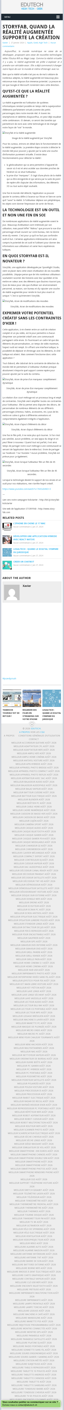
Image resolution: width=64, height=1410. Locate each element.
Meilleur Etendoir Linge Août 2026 (34, 924)
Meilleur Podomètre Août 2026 (34, 1076)
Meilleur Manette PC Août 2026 (34, 1023)
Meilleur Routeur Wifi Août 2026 (34, 1126)
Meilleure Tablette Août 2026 (34, 1382)
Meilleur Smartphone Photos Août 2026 (34, 1169)
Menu (7, 17)
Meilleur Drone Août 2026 (34, 902)
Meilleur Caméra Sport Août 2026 (33, 824)
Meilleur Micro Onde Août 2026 (34, 1030)
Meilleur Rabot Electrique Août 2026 (33, 1098)
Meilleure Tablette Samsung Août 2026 (34, 1385)
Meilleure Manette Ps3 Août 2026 (34, 1321)
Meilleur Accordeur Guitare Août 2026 (33, 743)
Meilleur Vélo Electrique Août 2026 (34, 1232)
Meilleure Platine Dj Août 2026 (34, 1342)
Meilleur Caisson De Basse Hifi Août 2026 (33, 814)
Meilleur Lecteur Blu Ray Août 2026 (34, 1005)
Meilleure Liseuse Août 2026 (34, 1311)
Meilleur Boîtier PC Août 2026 (34, 803)
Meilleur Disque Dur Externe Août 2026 (34, 895)
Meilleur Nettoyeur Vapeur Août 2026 (34, 1055)
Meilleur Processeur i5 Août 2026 (33, 1090)
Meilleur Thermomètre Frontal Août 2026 (33, 1204)
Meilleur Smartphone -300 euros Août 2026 (34, 1151)
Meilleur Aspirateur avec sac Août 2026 (34, 778)
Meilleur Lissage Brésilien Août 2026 (34, 1016)
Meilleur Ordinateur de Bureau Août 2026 (34, 1058)
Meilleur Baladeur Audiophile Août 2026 (33, 785)
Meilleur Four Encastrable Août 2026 (34, 934)
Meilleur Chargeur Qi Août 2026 (33, 845)
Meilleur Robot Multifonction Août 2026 (34, 1122)
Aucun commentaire (22, 527)
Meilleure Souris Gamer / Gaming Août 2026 (34, 1357)
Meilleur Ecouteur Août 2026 (34, 906)
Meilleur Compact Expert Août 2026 (34, 856)
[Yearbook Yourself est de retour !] (12, 698)
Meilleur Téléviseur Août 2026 (33, 1197)
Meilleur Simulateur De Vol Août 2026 (34, 1147)
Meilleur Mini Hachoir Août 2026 (34, 1044)
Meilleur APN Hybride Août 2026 (34, 764)
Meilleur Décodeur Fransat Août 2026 (34, 874)
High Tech (43, 43)
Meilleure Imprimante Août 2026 (34, 1300)
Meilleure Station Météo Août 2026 (34, 1360)
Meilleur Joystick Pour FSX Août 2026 (34, 980)
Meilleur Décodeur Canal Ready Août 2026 (33, 870)
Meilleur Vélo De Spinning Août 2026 (34, 1229)
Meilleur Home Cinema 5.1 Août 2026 (34, 963)
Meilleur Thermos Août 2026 (33, 1211)
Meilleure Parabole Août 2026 (34, 1335)
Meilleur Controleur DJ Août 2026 (34, 860)
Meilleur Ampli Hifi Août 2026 (34, 753)
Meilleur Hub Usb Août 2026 (34, 970)
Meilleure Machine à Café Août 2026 (34, 1314)
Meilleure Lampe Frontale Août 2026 (34, 1303)
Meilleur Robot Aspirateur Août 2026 (34, 1115)
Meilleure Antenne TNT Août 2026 (33, 1257)
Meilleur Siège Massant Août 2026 (34, 1144)
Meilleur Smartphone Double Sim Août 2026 (34, 1158)
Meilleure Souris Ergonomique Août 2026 (34, 1353)
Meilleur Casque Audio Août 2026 (34, 828)
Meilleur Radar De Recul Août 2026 (34, 1101)
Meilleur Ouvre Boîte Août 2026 (34, 1062)
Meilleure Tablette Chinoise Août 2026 (33, 1378)
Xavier (5, 43)
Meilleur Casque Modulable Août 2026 (34, 842)
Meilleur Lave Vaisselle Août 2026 (33, 998)
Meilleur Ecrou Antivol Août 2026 (34, 913)
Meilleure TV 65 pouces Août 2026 (34, 1396)
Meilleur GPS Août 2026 (34, 941)
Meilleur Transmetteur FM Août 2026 (33, 1218)
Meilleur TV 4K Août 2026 (34, 1222)
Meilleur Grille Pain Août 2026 (34, 959)
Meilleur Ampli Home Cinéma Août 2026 (33, 757)
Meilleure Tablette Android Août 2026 (33, 1374)
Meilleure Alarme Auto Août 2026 (34, 1247)
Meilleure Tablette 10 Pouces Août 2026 (34, 1371)
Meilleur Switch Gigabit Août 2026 (34, 1190)
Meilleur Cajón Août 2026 (33, 821)
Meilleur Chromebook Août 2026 (34, 849)
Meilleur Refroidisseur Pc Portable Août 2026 (34, 1108)
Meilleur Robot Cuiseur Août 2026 (34, 1119)
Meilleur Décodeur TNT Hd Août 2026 (34, 881)
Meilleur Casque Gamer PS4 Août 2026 (34, 838)
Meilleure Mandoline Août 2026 (34, 1318)
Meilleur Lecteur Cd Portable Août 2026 (34, 1009)
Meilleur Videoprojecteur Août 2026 (34, 1240)
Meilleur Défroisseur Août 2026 (34, 885)
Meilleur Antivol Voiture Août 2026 (34, 760)
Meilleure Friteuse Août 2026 (34, 1289)
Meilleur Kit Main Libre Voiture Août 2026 (34, 984)
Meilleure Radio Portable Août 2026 (34, 1346)
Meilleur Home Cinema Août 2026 (34, 966)
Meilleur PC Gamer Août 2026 (34, 1066)
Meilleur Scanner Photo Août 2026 (34, 1129)
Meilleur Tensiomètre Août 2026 (34, 1200)
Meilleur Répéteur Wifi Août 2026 (34, 1112)
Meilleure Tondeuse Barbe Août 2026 (34, 1389)
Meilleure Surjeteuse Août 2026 (34, 1364)
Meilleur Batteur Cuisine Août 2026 (34, 792)
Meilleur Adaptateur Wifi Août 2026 (34, 750)
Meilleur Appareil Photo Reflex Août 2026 (34, 774)
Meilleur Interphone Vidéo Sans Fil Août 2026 (33, 977)
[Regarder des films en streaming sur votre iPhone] (32, 698)
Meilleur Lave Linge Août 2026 (34, 991)
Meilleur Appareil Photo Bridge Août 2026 (34, 767)
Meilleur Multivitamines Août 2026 (34, 1048)
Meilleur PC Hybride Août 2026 (33, 1069)
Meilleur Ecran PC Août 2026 (33, 909)
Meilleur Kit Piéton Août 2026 (33, 987)
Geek (35, 43)
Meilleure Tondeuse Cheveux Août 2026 (33, 1392)
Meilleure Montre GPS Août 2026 (34, 1332)
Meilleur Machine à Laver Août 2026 (34, 1019)
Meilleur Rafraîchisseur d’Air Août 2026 (34, 1105)
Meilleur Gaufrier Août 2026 (33, 938)
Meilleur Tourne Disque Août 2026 (34, 1215)
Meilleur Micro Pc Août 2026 (33, 1034)
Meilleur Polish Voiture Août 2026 (34, 1087)
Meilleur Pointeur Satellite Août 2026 (33, 1080)
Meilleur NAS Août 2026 (34, 1051)
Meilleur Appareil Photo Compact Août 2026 (34, 771)
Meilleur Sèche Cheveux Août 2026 (34, 1137)
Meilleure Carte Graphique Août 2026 (34, 1275)
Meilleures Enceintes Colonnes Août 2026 (34, 1399)
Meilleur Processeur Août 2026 (34, 1094)
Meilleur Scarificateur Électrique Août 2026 (34, 1133)
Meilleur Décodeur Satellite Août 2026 (34, 877)
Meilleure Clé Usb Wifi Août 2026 (34, 1282)
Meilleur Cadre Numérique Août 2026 (34, 810)
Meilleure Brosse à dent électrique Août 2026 (34, 1271)
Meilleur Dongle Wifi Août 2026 (34, 899)
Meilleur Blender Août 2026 (34, 799)
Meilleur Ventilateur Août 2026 (34, 1236)
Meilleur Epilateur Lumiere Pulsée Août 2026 (34, 920)
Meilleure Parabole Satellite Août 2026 (34, 1339)
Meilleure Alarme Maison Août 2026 (34, 1250)
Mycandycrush (9, 678)
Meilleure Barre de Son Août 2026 (33, 1261)
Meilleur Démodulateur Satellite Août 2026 (33, 888)
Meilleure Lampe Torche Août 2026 (34, 1307)
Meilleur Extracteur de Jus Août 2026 (34, 927)
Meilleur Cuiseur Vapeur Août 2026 (34, 863)
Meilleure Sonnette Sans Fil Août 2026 (33, 1350)
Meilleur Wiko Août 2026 (34, 1243)
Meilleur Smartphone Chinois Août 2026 (34, 1154)
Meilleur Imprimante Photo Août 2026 (34, 973)
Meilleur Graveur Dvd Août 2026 (34, 948)
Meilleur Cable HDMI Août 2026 (34, 806)
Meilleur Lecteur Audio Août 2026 (33, 1002)
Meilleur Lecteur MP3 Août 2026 (33, 1012)
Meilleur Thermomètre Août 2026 (33, 1208)
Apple (29, 43)
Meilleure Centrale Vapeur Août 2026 (34, 1279)
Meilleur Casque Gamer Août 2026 (33, 835)
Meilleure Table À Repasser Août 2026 (34, 1367)
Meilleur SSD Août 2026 (34, 1179)
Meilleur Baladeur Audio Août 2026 (34, 782)
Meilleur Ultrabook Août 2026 (33, 1225)
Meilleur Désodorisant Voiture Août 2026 (33, 892)
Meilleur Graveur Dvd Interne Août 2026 (33, 945)
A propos (9, 735)
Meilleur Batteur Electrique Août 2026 (34, 796)
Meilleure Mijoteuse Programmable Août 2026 (34, 1325)
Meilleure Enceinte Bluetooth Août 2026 (34, 1286)
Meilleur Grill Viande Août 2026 (33, 956)
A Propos (24, 732)
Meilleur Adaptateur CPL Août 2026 (34, 746)
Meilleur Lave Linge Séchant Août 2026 (33, 995)
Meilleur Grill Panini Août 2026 (34, 952)
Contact (34, 739)
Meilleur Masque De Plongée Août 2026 (33, 1027)
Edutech (36, 728)
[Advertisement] (32, 640)
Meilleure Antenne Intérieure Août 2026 (33, 1254)
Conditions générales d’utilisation (39, 735)
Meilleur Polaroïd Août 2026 (34, 1083)
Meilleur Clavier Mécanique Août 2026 (34, 853)
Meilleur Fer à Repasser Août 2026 (34, 931)
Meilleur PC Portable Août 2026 (34, 1073)
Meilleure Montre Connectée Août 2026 (34, 1328)
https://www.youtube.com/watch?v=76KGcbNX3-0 (26, 489)
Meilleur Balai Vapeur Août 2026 (34, 789)
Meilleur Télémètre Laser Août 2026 (34, 1193)
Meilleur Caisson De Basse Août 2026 (34, 817)
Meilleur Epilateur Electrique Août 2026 (33, 916)
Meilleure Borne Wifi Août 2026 (34, 1268)
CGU (42, 732)
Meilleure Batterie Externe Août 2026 (34, 1264)
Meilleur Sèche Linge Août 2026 (34, 1140)
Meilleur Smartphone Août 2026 (34, 1161)
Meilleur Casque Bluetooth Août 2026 (34, 831)
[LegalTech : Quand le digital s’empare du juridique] (51, 698)
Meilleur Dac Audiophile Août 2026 (34, 867)
